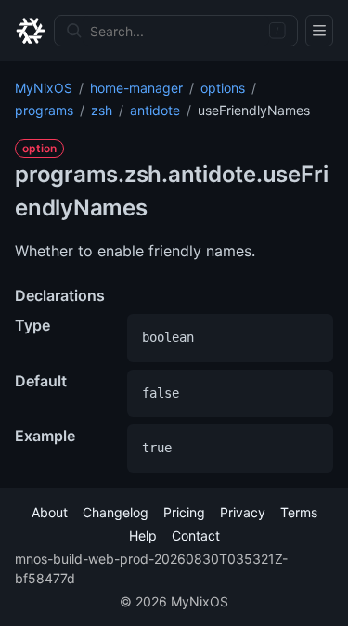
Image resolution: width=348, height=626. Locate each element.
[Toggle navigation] (319, 30)
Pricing (184, 512)
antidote (155, 110)
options (222, 88)
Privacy (242, 512)
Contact (196, 535)
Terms (298, 512)
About (50, 512)
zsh (101, 110)
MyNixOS (43, 88)
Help (143, 535)
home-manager (136, 88)
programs (44, 110)
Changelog (115, 512)
